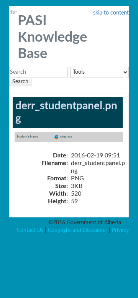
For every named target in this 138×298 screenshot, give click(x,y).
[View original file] (74, 141)
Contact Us (30, 230)
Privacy (120, 230)
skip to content (111, 13)
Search (20, 81)
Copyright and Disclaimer (77, 230)
